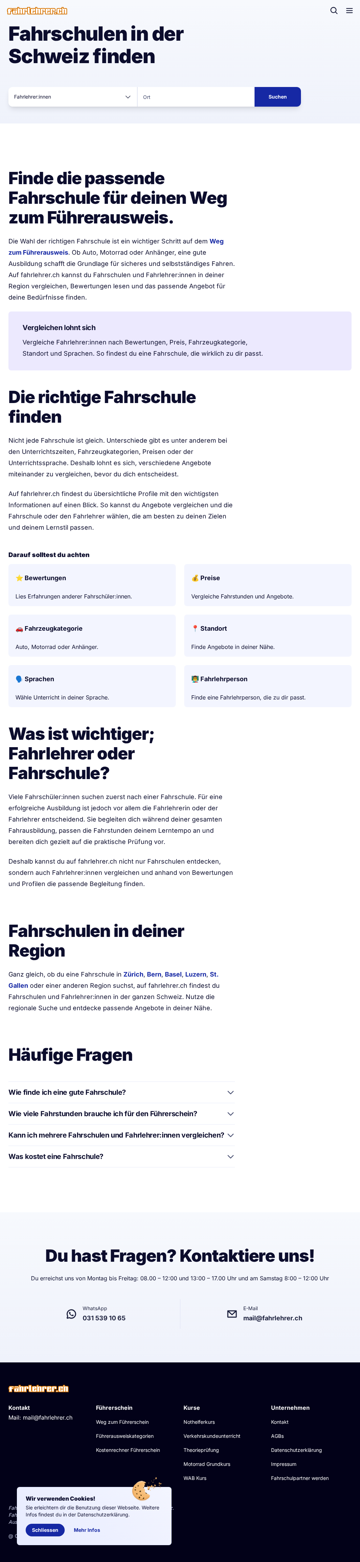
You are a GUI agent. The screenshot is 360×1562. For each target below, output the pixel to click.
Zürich (133, 974)
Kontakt (280, 1422)
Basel (173, 974)
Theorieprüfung (201, 1450)
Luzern (195, 974)
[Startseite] (37, 10)
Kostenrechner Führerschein (128, 1450)
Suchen (278, 97)
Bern (154, 974)
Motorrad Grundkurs (207, 1464)
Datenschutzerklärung (296, 1450)
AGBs (277, 1436)
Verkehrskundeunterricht (212, 1436)
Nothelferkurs (199, 1422)
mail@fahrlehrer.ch (47, 1417)
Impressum (283, 1464)
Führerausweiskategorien (125, 1436)
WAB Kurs (195, 1478)
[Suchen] (334, 10)
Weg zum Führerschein (122, 1422)
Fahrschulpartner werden (300, 1478)
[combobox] (72, 97)
